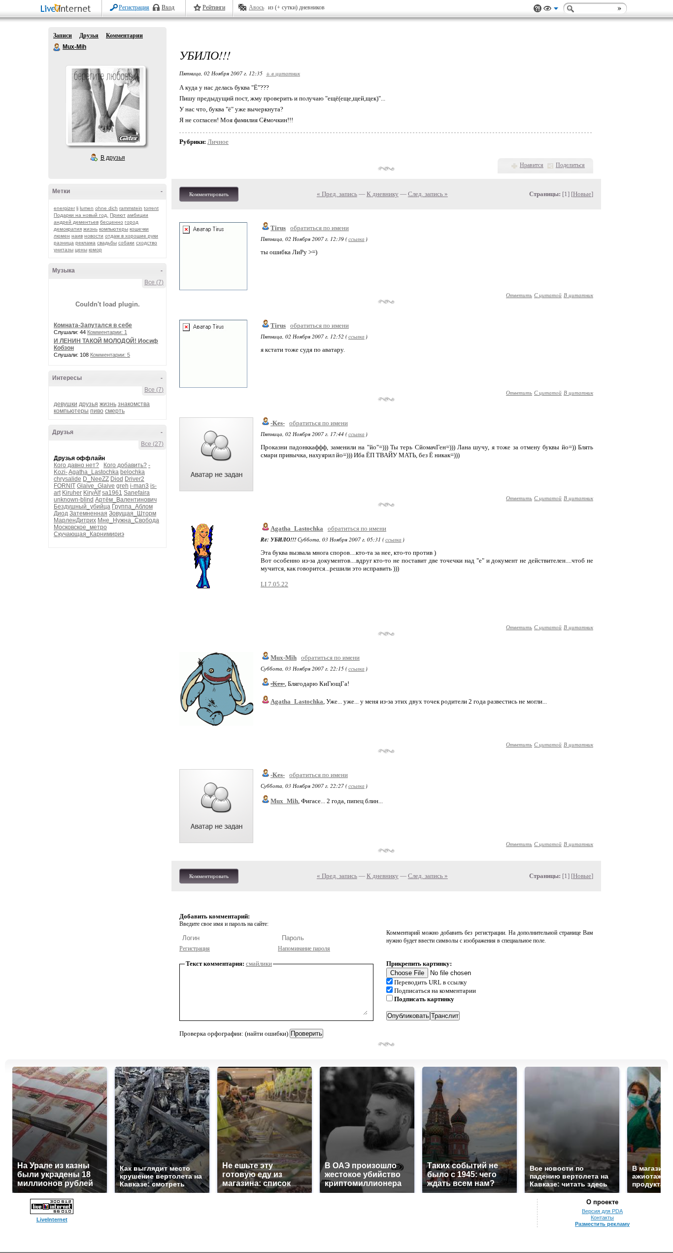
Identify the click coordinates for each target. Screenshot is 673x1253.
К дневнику (383, 194)
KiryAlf (92, 492)
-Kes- (277, 423)
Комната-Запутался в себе (93, 325)
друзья (88, 404)
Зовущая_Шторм (132, 513)
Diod (116, 478)
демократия (68, 229)
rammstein (130, 208)
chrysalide (67, 478)
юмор (95, 249)
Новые (582, 194)
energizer (64, 208)
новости (93, 235)
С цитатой (548, 295)
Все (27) (152, 443)
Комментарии (124, 35)
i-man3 (139, 485)
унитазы (63, 249)
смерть (115, 410)
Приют (118, 215)
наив (77, 235)
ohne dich (106, 208)
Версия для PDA (602, 1211)
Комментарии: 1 (107, 332)
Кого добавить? (125, 465)
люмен (62, 235)
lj (77, 208)
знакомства (134, 404)
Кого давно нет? (76, 465)
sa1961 (112, 492)
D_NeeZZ (96, 478)
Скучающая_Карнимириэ (89, 534)
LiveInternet (67, 9)
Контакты (602, 1217)
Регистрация (134, 7)
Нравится (531, 165)
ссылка (356, 238)
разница (64, 242)
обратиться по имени (319, 228)
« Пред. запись (337, 194)
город (131, 222)
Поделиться (570, 165)
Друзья (89, 35)
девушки (65, 404)
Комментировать (209, 194)
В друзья (113, 157)
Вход (168, 7)
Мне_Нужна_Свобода (128, 520)
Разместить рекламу (602, 1224)
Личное (218, 141)
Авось (256, 7)
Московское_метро (80, 527)
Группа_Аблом (132, 506)
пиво (96, 410)
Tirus (278, 228)
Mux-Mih (57, 47)
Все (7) (154, 282)
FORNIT (64, 485)
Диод (61, 513)
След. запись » (428, 194)
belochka (132, 472)
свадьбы (107, 242)
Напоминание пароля (304, 948)
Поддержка (537, 8)
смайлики (259, 963)
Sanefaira (137, 492)
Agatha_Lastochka (93, 472)
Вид (550, 10)
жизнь (90, 229)
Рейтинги (213, 7)
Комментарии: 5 (110, 355)
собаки (126, 242)
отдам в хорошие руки (131, 235)
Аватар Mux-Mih (105, 105)
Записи (62, 35)
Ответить (519, 295)
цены (81, 249)
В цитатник (578, 295)
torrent (151, 208)
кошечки (139, 229)
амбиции (137, 215)
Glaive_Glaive (96, 485)
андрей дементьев (76, 222)
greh (122, 485)
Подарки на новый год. (81, 215)
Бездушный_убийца (82, 506)
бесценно (111, 222)
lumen (87, 208)
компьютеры (113, 229)
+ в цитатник (283, 73)
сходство (146, 242)
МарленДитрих (75, 520)
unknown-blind (74, 499)
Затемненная (88, 513)
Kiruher (72, 492)
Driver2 (134, 478)
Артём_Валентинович (126, 499)
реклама (85, 242)
